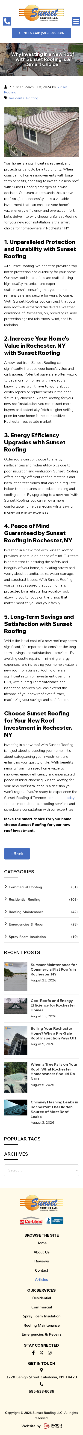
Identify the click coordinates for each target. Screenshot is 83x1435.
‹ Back (17, 853)
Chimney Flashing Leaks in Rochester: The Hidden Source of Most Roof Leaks (54, 1109)
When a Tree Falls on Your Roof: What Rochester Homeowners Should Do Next (54, 1071)
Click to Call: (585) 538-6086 (41, 33)
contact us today (60, 797)
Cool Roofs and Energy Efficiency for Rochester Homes (53, 1005)
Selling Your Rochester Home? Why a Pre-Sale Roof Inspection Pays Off (53, 1033)
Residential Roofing (23, 98)
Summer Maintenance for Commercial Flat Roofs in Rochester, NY (54, 969)
